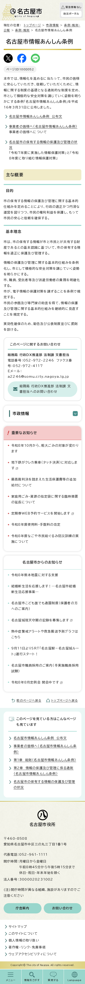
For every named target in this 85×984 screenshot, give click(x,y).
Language (74, 980)
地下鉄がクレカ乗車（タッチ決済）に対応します (44, 465)
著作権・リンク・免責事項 (27, 947)
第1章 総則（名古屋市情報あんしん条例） (45, 760)
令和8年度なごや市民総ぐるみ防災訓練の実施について (45, 538)
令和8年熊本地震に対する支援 (34, 575)
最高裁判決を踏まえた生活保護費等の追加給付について (43, 482)
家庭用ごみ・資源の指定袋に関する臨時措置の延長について (44, 499)
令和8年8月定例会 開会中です (35, 682)
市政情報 (52, 25)
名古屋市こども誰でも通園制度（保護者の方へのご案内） (44, 605)
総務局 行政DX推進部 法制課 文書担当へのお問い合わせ (45, 389)
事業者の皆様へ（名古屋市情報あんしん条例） (43, 126)
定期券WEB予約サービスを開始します (40, 513)
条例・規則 (22, 30)
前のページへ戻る (29, 700)
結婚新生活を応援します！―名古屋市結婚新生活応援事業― (43, 589)
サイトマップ (18, 926)
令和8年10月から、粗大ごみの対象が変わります (45, 448)
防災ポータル (71, 14)
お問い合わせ (62, 908)
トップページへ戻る (64, 700)
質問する (53, 980)
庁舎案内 (22, 908)
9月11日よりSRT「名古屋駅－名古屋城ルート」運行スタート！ (45, 651)
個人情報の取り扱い (24, 940)
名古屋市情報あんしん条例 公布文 (35, 116)
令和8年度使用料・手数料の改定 (36, 524)
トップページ (32, 25)
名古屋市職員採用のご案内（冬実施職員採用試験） (45, 668)
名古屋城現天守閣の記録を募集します (40, 620)
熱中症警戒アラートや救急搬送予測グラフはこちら (44, 634)
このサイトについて (23, 933)
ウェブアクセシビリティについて (33, 954)
